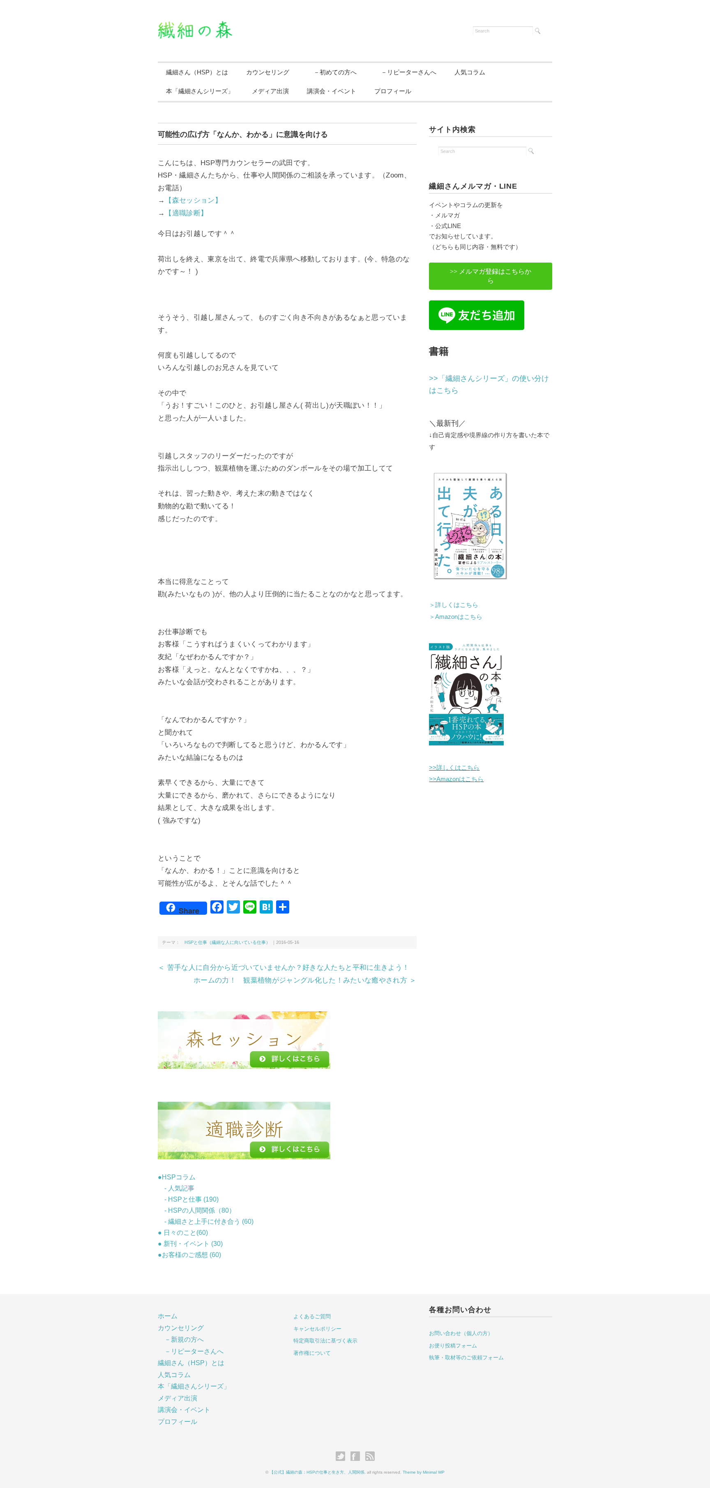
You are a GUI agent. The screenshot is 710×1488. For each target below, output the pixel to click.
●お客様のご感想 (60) (189, 1254)
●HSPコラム (177, 1177)
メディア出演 (270, 91)
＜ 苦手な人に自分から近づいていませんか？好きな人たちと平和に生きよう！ (283, 967)
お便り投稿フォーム (453, 1346)
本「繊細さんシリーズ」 (200, 91)
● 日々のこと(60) (183, 1232)
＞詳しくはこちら (453, 604)
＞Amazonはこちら (455, 616)
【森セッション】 (193, 200)
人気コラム (469, 72)
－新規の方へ (184, 1339)
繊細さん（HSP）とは (197, 72)
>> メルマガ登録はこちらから (490, 276)
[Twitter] (342, 1457)
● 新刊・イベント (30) (190, 1243)
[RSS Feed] (370, 1457)
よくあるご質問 (312, 1316)
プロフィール (392, 91)
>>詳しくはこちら (454, 767)
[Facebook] (357, 1457)
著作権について (312, 1353)
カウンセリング (267, 72)
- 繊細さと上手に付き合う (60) (206, 1221)
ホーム (168, 1316)
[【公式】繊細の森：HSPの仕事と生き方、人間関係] (195, 26)
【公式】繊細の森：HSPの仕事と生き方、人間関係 (317, 1472)
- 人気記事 (176, 1188)
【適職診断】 (186, 213)
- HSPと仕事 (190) (188, 1199)
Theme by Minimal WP (424, 1472)
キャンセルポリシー (317, 1329)
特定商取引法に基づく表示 (325, 1341)
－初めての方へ (332, 72)
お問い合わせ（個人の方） (461, 1333)
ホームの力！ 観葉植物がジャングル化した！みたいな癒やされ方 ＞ (305, 980)
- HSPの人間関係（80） (196, 1210)
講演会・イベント (331, 91)
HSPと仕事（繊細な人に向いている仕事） (225, 942)
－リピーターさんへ (405, 72)
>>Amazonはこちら (456, 778)
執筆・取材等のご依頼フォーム (466, 1357)
